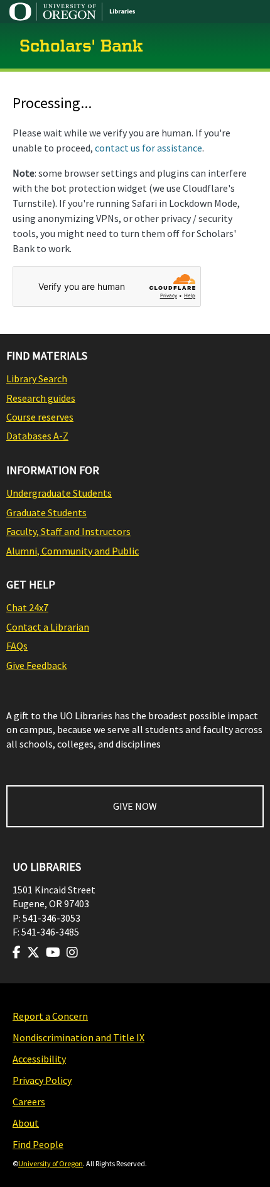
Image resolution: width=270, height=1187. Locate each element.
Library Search (36, 378)
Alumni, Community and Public (72, 550)
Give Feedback (36, 665)
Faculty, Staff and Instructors (68, 531)
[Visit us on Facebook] (17, 952)
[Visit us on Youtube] (53, 952)
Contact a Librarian (47, 627)
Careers (29, 1101)
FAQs (17, 645)
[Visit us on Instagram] (72, 952)
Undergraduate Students (59, 493)
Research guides (40, 398)
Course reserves (39, 417)
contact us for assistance (148, 147)
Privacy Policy (42, 1080)
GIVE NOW (135, 806)
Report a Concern (50, 1016)
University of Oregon (50, 1163)
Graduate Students (46, 512)
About (26, 1123)
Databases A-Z (37, 435)
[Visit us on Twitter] (33, 952)
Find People (38, 1144)
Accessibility (39, 1058)
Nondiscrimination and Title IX (78, 1037)
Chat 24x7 (27, 607)
